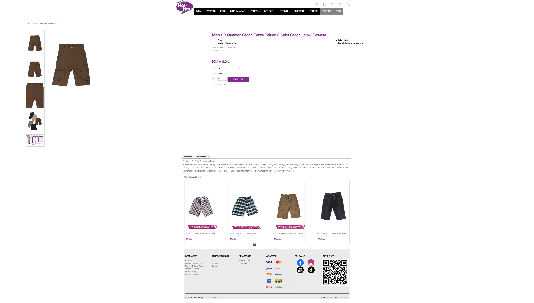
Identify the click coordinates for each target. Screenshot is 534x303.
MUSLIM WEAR (237, 11)
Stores (214, 266)
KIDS (222, 11)
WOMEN (211, 11)
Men (36, 24)
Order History (244, 263)
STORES (313, 11)
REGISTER (326, 11)
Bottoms (43, 24)
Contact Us (216, 263)
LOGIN (338, 11)
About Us (188, 260)
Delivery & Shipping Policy (194, 263)
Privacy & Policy (190, 271)
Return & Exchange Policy (194, 266)
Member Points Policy (192, 274)
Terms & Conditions (192, 269)
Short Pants (54, 24)
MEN (198, 11)
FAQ (213, 260)
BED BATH (269, 11)
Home (30, 24)
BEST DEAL (299, 11)
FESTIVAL (284, 11)
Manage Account (245, 260)
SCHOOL (255, 11)
